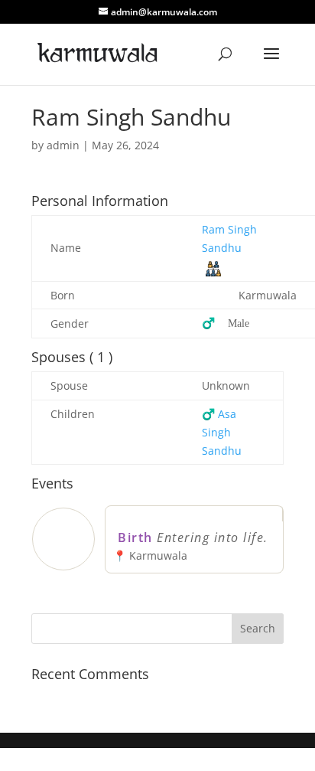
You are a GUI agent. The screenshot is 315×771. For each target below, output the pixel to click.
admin (63, 145)
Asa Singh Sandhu (222, 432)
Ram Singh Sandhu (229, 238)
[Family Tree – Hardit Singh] (213, 267)
